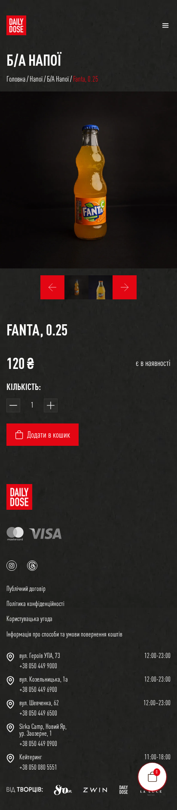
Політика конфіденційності (35, 603)
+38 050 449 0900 (38, 743)
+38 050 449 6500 (38, 713)
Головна (15, 78)
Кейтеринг (30, 756)
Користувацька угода (29, 618)
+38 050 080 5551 (38, 767)
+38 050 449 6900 (38, 689)
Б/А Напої (33, 60)
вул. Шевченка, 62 (39, 702)
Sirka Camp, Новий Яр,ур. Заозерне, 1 (43, 730)
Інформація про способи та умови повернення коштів (64, 634)
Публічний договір (26, 588)
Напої (36, 78)
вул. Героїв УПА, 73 (39, 655)
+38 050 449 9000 (38, 665)
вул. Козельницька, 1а (43, 679)
